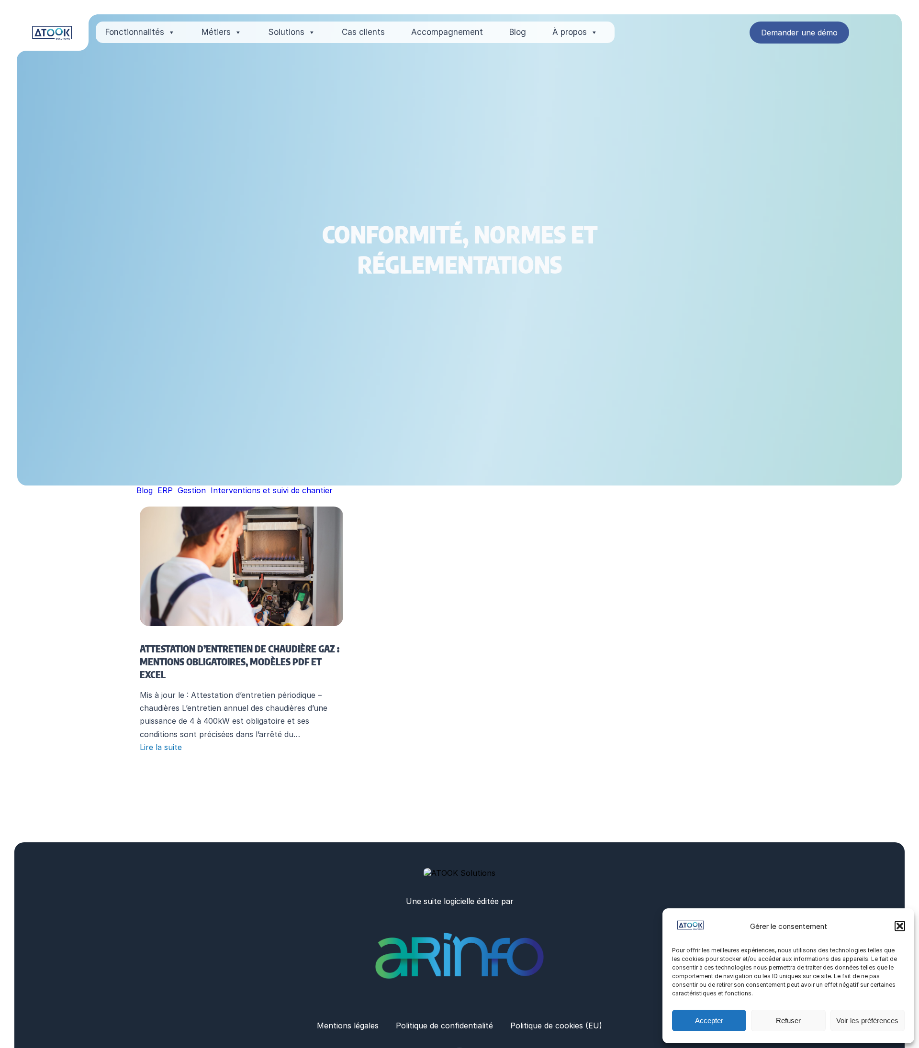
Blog (517, 32)
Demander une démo (799, 32)
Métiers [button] (216, 32)
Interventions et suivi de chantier (272, 490)
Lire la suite (161, 747)
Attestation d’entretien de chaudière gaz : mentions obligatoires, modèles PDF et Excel (239, 661)
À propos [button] (569, 32)
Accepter (709, 1020)
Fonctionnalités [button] (134, 32)
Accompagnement (447, 32)
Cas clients (363, 32)
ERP (165, 490)
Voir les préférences (867, 1020)
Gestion (192, 490)
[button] (900, 926)
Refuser (788, 1020)
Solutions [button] (286, 32)
